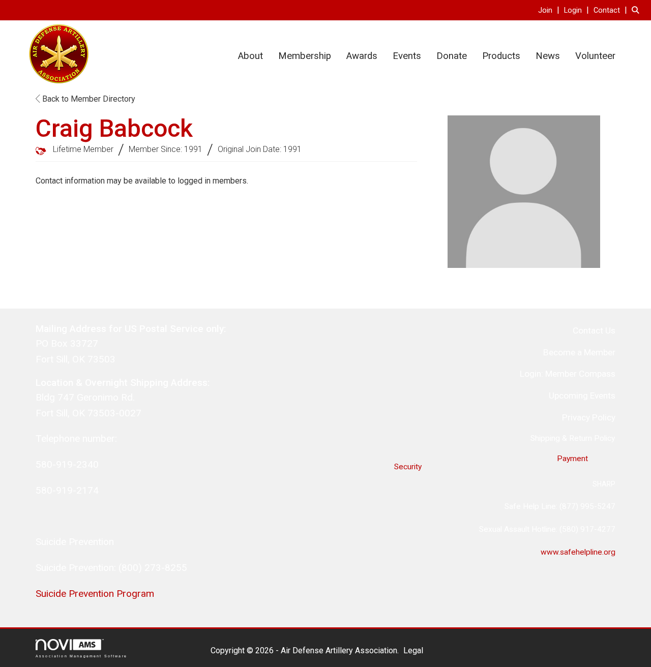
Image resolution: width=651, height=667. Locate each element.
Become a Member (579, 352)
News (548, 56)
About (250, 56)
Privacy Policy (588, 417)
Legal (413, 650)
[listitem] (550, 10)
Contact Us (594, 330)
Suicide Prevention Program (95, 593)
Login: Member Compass (567, 374)
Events (407, 56)
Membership (304, 56)
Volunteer (595, 56)
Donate (451, 56)
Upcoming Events (582, 395)
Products (501, 56)
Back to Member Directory (87, 99)
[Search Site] (637, 10)
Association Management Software (81, 656)
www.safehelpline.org (578, 552)
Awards (361, 56)
